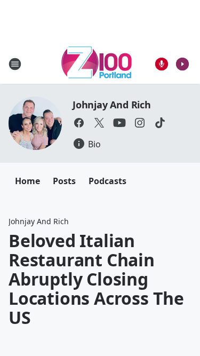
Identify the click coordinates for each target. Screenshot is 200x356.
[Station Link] (96, 63)
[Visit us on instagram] (139, 122)
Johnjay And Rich (112, 104)
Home (27, 181)
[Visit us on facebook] (79, 122)
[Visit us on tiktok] (160, 122)
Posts (64, 181)
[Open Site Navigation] (15, 64)
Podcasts (107, 181)
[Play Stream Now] (182, 64)
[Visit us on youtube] (119, 122)
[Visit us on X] (99, 122)
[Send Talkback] (161, 64)
